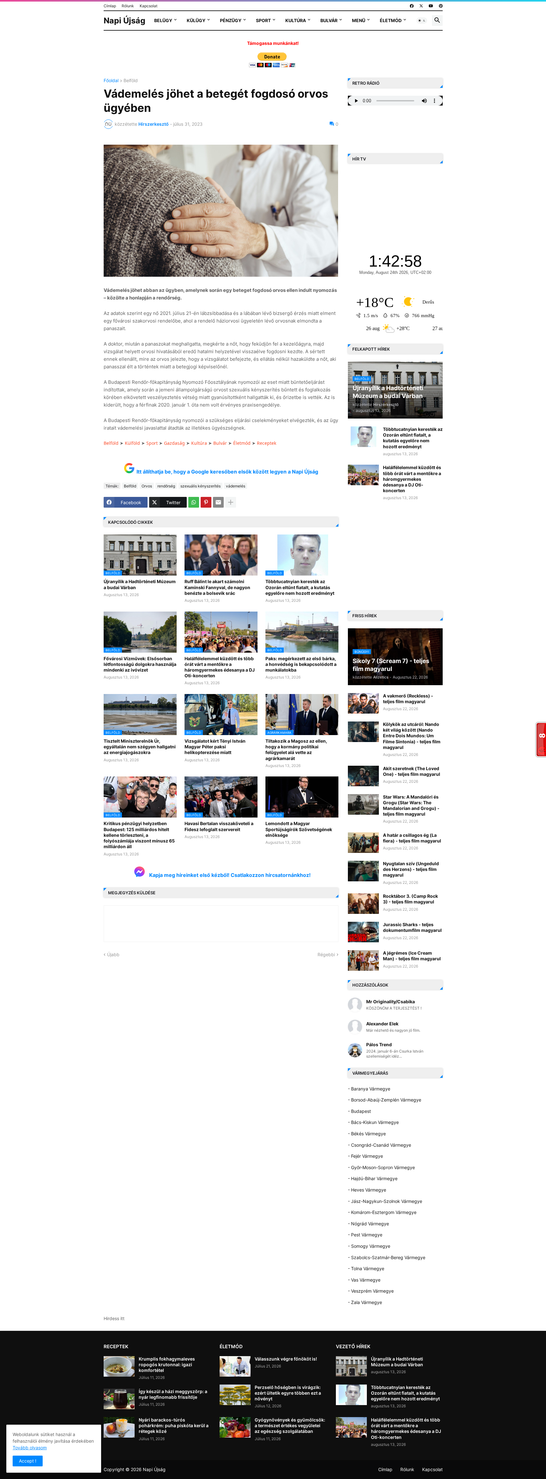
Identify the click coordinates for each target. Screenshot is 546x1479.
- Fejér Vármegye (365, 1156)
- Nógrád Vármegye (368, 1223)
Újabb (113, 954)
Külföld (132, 443)
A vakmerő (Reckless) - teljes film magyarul (408, 698)
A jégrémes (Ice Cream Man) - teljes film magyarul (412, 955)
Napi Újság (124, 20)
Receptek (266, 443)
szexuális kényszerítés (200, 486)
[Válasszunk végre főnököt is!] (235, 1366)
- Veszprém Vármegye (371, 1291)
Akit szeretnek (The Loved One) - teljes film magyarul (411, 771)
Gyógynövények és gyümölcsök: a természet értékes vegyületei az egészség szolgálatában (290, 1425)
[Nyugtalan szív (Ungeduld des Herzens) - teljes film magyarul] (363, 871)
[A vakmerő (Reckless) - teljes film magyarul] (363, 703)
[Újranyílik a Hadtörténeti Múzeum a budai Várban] (351, 1366)
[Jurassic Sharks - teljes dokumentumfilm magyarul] (363, 932)
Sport (263, 20)
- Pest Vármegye (365, 1234)
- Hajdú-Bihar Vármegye (372, 1178)
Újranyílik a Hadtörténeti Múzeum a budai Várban (140, 584)
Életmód (391, 20)
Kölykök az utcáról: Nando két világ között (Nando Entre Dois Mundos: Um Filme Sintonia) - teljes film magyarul (411, 735)
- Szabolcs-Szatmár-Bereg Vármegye (386, 1257)
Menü (358, 20)
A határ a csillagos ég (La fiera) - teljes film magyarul (412, 837)
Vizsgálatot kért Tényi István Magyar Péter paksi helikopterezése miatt (215, 746)
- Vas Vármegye (364, 1280)
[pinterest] (441, 6)
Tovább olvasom (30, 1447)
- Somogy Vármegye (369, 1246)
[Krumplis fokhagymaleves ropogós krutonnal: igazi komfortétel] (119, 1366)
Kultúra (295, 20)
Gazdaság (174, 443)
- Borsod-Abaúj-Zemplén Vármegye (384, 1099)
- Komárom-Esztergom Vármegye (382, 1212)
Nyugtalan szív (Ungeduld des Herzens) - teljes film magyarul (411, 869)
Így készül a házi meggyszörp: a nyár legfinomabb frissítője (173, 1394)
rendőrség (166, 486)
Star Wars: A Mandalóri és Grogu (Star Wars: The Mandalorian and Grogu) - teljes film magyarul (411, 805)
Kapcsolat (148, 5)
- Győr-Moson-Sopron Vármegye (381, 1167)
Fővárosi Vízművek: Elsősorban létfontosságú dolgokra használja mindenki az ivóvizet (140, 664)
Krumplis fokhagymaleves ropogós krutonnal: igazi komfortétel (167, 1364)
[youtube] (431, 6)
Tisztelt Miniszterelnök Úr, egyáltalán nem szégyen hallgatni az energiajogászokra (140, 746)
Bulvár (328, 20)
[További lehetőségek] (230, 502)
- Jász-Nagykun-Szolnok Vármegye (385, 1201)
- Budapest (359, 1111)
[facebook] (412, 6)
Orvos (147, 486)
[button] (421, 20)
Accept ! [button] (27, 1461)
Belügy (163, 20)
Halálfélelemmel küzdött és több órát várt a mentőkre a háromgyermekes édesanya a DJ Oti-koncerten (220, 667)
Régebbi (326, 954)
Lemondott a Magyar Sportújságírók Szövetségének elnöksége (298, 829)
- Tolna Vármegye (366, 1268)
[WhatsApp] (193, 502)
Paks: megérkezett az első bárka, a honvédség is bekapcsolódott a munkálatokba (301, 664)
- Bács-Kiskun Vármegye (373, 1122)
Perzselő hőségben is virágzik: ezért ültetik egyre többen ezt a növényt (288, 1393)
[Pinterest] (206, 502)
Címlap (110, 5)
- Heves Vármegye (367, 1189)
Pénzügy (230, 20)
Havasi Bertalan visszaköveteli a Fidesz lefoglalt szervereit (219, 826)
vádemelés (235, 486)
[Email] (218, 502)
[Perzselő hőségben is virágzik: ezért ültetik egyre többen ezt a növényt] (235, 1395)
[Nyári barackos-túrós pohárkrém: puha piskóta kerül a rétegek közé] (119, 1427)
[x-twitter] (421, 6)
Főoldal (111, 80)
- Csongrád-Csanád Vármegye (379, 1145)
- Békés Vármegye (367, 1133)
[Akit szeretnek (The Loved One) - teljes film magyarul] (363, 776)
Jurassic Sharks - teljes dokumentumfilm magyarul (412, 927)
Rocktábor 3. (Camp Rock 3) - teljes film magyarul (410, 898)
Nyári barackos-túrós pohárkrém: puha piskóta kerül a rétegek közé (174, 1425)
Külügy (196, 20)
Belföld (131, 80)
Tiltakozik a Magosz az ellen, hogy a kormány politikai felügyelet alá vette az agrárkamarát (296, 749)
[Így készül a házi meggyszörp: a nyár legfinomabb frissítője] (119, 1399)
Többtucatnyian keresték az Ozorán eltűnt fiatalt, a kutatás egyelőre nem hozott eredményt (299, 587)
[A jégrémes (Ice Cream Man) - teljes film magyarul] (363, 960)
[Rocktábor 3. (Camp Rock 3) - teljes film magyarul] (363, 903)
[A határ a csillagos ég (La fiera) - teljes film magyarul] (363, 842)
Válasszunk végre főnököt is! (286, 1358)
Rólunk (128, 5)
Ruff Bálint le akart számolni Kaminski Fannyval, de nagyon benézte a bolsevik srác (217, 587)
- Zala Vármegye (365, 1302)
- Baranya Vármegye (369, 1088)
